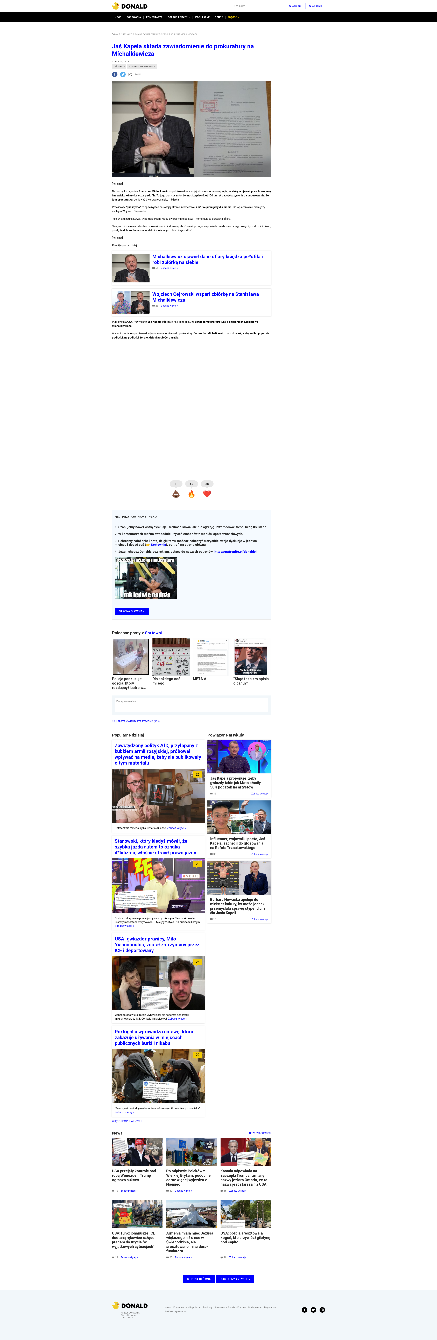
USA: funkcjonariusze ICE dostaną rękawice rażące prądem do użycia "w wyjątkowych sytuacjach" (133, 1240)
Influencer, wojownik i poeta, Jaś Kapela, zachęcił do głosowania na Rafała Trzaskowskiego (237, 843)
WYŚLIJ (138, 74)
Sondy (231, 1307)
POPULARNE (202, 17)
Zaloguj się (294, 6)
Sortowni (153, 633)
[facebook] (116, 74)
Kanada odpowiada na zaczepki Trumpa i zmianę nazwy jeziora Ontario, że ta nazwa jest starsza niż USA (244, 1177)
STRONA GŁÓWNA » (131, 611)
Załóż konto (315, 6)
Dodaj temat (255, 1307)
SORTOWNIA (134, 17)
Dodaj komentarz (126, 701)
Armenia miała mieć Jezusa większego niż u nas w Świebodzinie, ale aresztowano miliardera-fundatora (189, 1242)
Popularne (195, 1307)
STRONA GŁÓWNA (199, 1279)
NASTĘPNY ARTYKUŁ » (235, 1279)
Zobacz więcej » (169, 268)
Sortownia (158, 545)
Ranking (207, 1307)
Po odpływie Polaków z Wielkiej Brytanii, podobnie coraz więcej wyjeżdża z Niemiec (188, 1177)
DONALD (116, 34)
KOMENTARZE (154, 17)
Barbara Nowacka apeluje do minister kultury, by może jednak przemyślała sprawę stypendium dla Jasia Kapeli (237, 906)
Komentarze (180, 1307)
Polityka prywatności (176, 1311)
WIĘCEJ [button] (232, 17)
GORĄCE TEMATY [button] (177, 17)
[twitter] (124, 74)
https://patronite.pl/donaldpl (235, 552)
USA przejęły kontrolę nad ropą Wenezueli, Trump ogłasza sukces (134, 1175)
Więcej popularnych (127, 1121)
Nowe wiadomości (260, 1133)
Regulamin (270, 1307)
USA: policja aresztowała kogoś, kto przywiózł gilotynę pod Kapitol (245, 1237)
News (168, 1307)
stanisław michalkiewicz (141, 66)
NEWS (118, 17)
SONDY (219, 17)
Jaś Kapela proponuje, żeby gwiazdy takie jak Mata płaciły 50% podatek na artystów (235, 782)
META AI (200, 679)
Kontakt (241, 1307)
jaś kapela (119, 66)
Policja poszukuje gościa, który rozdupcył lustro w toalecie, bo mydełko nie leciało (130, 688)
